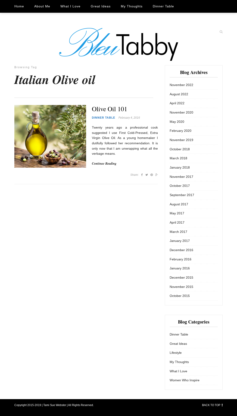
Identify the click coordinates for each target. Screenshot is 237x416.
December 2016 (181, 250)
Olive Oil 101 (109, 109)
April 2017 (177, 222)
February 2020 (180, 131)
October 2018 (180, 149)
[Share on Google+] (156, 174)
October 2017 (180, 186)
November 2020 (181, 112)
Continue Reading (104, 163)
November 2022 (181, 85)
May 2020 (177, 121)
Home (19, 6)
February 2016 (180, 259)
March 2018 (178, 158)
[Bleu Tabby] (118, 44)
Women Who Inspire (31, 19)
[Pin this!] (151, 174)
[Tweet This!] (146, 174)
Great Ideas (101, 6)
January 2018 (180, 167)
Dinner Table (163, 6)
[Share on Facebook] (142, 174)
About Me (42, 6)
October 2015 (180, 296)
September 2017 (182, 195)
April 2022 (177, 103)
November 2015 (181, 287)
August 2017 (179, 204)
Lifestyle (176, 352)
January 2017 (180, 241)
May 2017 (177, 213)
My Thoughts (132, 6)
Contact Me (68, 19)
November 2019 (181, 140)
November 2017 (181, 177)
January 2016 (180, 268)
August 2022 (179, 94)
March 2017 (178, 232)
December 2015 (181, 277)
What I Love (70, 6)
